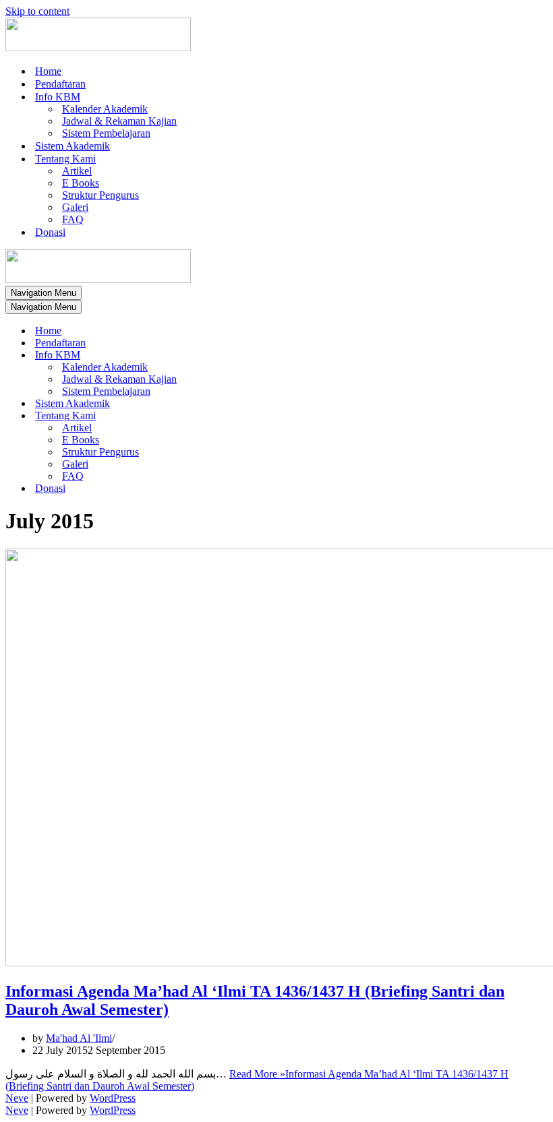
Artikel (77, 171)
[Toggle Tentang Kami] (241, 416)
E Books (80, 183)
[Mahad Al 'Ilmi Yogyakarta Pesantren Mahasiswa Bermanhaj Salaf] (98, 47)
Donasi (50, 232)
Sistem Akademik (72, 146)
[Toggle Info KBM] (241, 355)
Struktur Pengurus (100, 195)
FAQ (73, 219)
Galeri (75, 207)
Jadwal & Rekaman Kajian (119, 121)
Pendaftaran (60, 84)
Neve (16, 1098)
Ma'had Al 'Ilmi (79, 1038)
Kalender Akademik (105, 109)
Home (48, 71)
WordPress (113, 1098)
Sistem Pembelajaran (106, 133)
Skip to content (37, 11)
